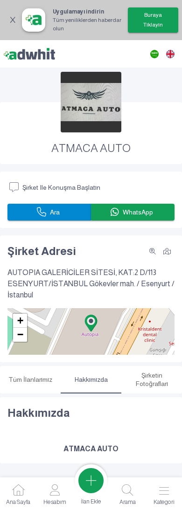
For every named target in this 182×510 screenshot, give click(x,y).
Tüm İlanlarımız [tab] (30, 379)
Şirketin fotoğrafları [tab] (152, 379)
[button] (91, 323)
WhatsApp (138, 212)
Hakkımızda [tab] (91, 379)
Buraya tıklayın (153, 20)
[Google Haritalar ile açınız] (167, 251)
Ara (55, 212)
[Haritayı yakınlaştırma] (153, 251)
